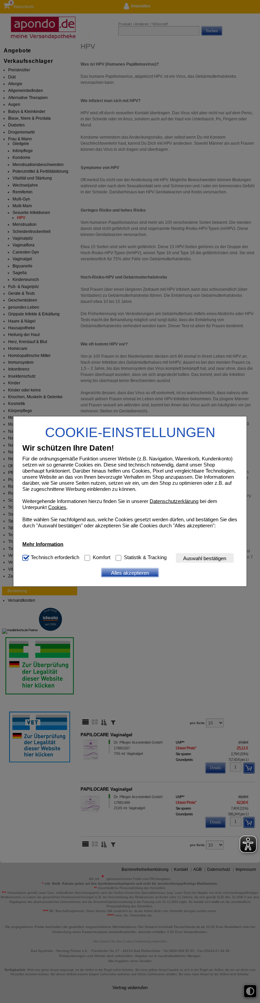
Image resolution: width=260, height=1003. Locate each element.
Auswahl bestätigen (204, 558)
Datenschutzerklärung (174, 501)
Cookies (57, 507)
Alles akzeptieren (130, 572)
